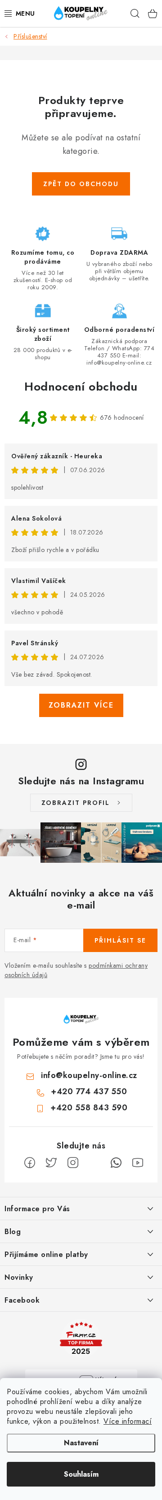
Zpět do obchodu (81, 183)
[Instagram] (73, 1162)
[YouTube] (137, 1162)
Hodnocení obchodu (81, 386)
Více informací (128, 1421)
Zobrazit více (81, 705)
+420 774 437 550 (89, 1091)
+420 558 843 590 (88, 1107)
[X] (51, 1162)
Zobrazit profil (75, 802)
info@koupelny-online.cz (89, 1075)
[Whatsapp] (116, 1162)
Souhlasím (81, 1474)
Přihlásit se (120, 940)
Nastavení (81, 1443)
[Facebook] (29, 1162)
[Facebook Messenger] (94, 1162)
